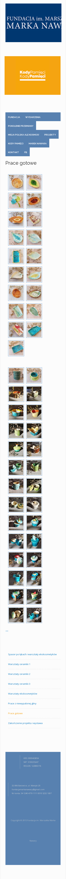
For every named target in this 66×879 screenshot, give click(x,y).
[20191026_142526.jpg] (16, 615)
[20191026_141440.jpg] (34, 523)
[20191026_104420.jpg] (16, 375)
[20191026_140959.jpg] (16, 504)
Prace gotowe (15, 713)
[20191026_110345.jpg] (34, 256)
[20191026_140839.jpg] (34, 486)
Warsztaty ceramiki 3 (19, 683)
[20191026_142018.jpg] (16, 578)
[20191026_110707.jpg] (34, 311)
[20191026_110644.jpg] (16, 311)
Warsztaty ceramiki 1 (19, 664)
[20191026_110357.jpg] (16, 274)
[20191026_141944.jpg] (34, 560)
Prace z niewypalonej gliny (22, 703)
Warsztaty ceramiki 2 (19, 674)
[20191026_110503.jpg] (34, 274)
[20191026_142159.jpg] (34, 578)
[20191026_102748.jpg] (16, 201)
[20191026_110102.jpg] (16, 256)
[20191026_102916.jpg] (34, 201)
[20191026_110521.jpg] (16, 293)
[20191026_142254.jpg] (16, 597)
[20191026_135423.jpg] (34, 431)
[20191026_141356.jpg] (16, 523)
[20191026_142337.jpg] (34, 597)
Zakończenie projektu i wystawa (25, 723)
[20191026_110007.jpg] (34, 238)
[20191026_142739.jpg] (34, 615)
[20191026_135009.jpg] (34, 412)
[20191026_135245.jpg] (16, 431)
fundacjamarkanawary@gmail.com (28, 789)
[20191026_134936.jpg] (16, 412)
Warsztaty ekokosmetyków (22, 693)
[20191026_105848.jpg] (16, 238)
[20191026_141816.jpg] (34, 541)
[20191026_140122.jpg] (34, 468)
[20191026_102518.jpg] (16, 182)
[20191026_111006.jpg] (34, 375)
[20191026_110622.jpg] (34, 293)
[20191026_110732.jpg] (16, 330)
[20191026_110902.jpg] (16, 348)
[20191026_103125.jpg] (16, 219)
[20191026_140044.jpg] (16, 468)
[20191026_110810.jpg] (34, 330)
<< (6, 631)
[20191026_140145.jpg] (16, 486)
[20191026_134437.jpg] (34, 394)
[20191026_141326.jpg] (34, 504)
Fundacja (14, 117)
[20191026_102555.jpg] (34, 182)
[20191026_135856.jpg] (34, 449)
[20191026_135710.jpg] (16, 449)
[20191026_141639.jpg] (16, 541)
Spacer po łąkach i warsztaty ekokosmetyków (32, 654)
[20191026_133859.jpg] (16, 394)
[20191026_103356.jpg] (34, 219)
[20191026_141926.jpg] (16, 560)
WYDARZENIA (32, 117)
